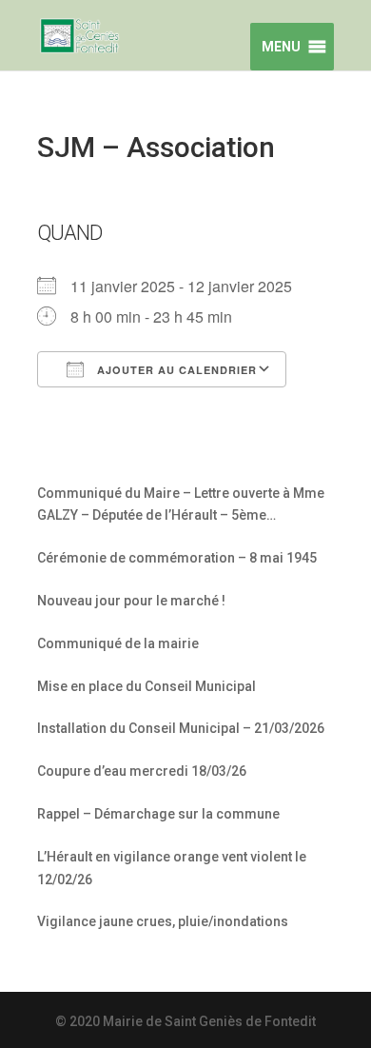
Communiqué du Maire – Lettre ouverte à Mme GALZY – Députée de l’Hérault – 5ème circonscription (180, 506)
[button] (278, 46)
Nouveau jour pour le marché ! (131, 600)
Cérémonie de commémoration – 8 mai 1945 (177, 557)
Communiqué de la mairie (118, 643)
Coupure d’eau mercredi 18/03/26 (141, 771)
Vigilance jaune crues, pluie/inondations (162, 921)
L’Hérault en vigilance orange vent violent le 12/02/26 (171, 868)
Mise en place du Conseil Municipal (146, 686)
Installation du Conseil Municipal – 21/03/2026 (180, 728)
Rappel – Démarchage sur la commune (158, 813)
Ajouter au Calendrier (175, 370)
